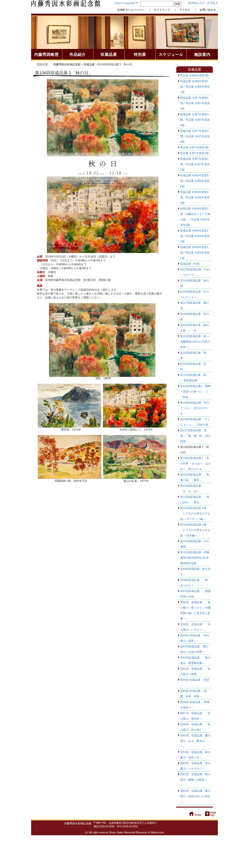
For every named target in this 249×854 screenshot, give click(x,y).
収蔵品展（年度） (191, 263)
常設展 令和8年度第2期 (194, 75)
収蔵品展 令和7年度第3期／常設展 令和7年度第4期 (195, 120)
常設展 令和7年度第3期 (194, 147)
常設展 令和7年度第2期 (194, 153)
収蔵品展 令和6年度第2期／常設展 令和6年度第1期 (195, 236)
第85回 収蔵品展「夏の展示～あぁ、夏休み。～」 (195, 741)
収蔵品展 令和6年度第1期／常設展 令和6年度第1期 (195, 253)
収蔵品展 (89, 64)
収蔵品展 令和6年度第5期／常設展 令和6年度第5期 (195, 181)
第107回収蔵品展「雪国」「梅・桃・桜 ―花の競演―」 (195, 436)
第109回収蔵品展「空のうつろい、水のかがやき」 (194, 408)
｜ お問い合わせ (203, 9)
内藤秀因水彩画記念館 (67, 64)
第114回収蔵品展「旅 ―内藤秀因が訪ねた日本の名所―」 (195, 342)
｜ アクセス (180, 9)
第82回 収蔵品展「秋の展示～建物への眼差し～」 (195, 780)
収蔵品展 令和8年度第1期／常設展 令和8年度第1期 (195, 87)
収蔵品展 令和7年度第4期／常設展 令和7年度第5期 (195, 103)
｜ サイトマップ (158, 9)
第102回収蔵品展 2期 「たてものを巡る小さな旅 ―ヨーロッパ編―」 (195, 513)
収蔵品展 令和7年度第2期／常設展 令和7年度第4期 (195, 136)
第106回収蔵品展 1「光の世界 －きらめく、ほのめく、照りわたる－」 (195, 463)
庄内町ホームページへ (130, 9)
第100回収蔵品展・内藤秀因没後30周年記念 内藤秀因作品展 (194, 558)
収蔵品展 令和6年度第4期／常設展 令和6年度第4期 (195, 197)
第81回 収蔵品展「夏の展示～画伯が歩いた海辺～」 (195, 796)
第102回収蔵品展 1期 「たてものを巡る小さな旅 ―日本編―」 (195, 530)
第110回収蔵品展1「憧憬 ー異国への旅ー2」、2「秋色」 (195, 391)
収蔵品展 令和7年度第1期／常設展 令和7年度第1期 (195, 164)
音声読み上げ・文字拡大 (203, 2)
